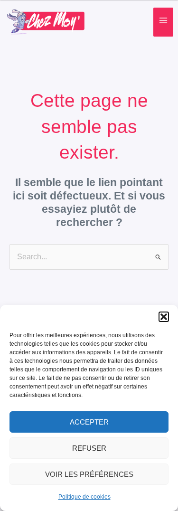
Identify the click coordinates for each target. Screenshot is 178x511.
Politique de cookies (84, 496)
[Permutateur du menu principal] (163, 22)
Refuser (89, 448)
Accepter (89, 422)
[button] (164, 317)
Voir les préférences (89, 474)
